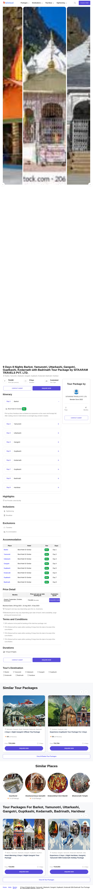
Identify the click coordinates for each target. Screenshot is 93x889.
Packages (24, 3)
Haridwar (55, 376)
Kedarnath (41, 376)
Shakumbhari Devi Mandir (58, 796)
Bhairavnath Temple (80, 796)
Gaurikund (13, 796)
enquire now (46, 388)
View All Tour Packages (46, 880)
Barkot (7, 376)
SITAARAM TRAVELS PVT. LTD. (76, 396)
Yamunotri (13, 376)
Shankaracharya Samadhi (35, 796)
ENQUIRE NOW (54, 600)
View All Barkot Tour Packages (46, 756)
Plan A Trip (84, 3)
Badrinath (49, 376)
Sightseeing (61, 3)
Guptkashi (34, 376)
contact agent (17, 388)
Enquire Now (24, 748)
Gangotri (27, 376)
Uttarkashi (20, 376)
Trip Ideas (48, 3)
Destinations (36, 3)
